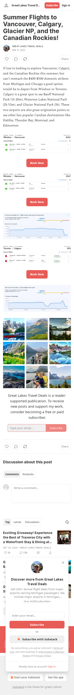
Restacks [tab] (28, 474)
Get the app (55, 677)
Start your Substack (27, 677)
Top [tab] (7, 522)
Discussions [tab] (32, 522)
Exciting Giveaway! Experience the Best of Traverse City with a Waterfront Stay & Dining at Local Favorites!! (27, 537)
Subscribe (52, 5)
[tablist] (19, 474)
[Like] (7, 59)
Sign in (66, 5)
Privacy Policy (43, 655)
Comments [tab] (12, 474)
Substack (18, 687)
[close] (63, 563)
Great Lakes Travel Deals (27, 46)
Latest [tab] (17, 522)
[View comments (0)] (16, 59)
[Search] (67, 522)
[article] (37, 542)
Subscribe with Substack (39, 639)
